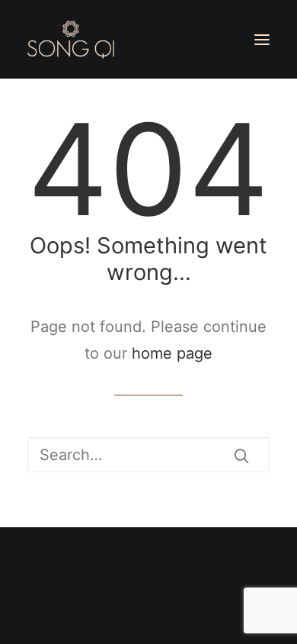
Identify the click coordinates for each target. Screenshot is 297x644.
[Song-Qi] (70, 40)
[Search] (148, 454)
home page (172, 353)
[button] (262, 39)
